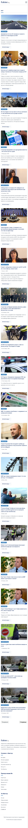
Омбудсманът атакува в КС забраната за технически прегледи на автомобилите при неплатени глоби (13, 189)
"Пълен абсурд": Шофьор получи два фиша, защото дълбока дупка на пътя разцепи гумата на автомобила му (13, 510)
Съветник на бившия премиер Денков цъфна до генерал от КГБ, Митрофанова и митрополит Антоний (13, 308)
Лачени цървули (5, 759)
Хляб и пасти (4, 762)
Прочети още (5, 47)
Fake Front (3, 777)
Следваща (23, 722)
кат (2, 10)
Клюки (2, 787)
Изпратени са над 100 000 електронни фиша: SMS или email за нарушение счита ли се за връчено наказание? (13, 709)
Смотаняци (5, 304)
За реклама (4, 804)
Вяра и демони (4, 780)
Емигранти (3, 784)
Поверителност (4, 802)
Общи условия (4, 800)
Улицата (4, 147)
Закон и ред (5, 185)
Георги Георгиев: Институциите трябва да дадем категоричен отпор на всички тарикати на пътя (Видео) (14, 445)
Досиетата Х (4, 782)
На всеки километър (6, 764)
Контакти (3, 807)
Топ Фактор (4, 769)
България (4, 31)
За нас (2, 797)
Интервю (3, 757)
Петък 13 (3, 766)
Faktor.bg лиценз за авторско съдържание (14, 817)
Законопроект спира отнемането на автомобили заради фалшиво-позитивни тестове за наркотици (12, 229)
